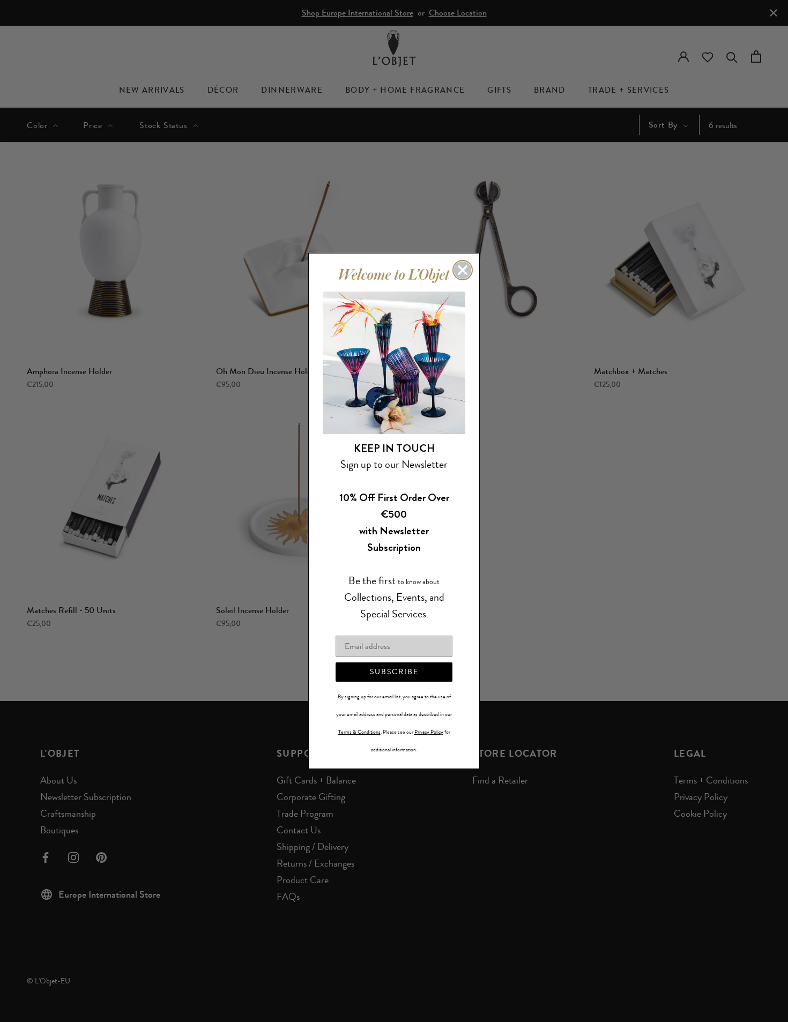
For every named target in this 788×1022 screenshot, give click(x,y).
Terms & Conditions (359, 732)
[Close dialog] (462, 270)
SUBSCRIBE (394, 672)
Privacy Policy (428, 732)
